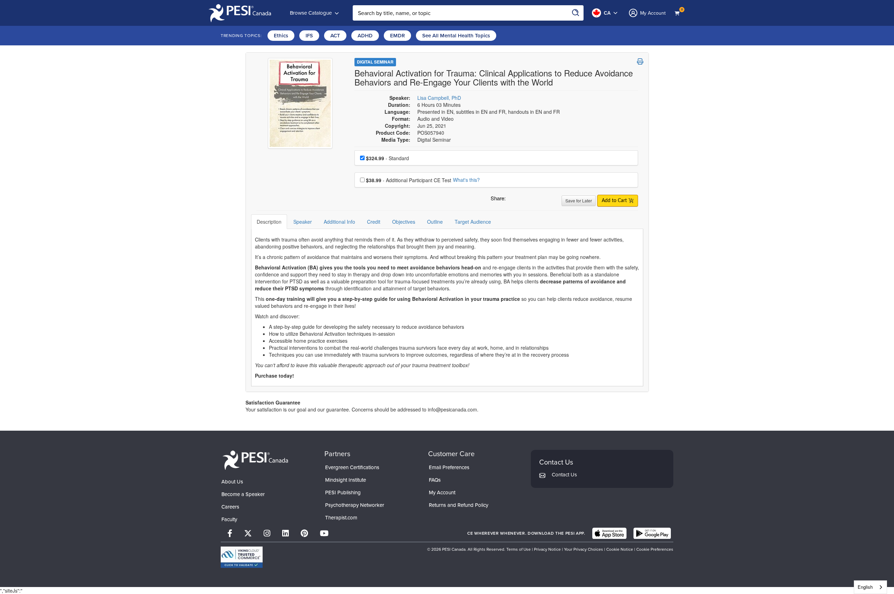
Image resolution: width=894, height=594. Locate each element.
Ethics (281, 35)
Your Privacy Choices (583, 549)
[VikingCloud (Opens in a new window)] (242, 557)
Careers (230, 507)
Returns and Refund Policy (458, 505)
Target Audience (473, 221)
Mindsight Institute (345, 480)
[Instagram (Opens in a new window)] (267, 533)
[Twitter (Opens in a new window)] (248, 533)
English (865, 587)
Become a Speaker (243, 494)
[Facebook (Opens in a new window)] (230, 533)
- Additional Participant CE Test (408, 180)
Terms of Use (518, 549)
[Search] (576, 13)
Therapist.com (341, 517)
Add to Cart (615, 200)
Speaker (302, 221)
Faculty (229, 519)
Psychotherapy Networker (354, 505)
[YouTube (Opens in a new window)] (324, 533)
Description (269, 221)
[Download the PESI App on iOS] (609, 533)
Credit (373, 221)
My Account (442, 492)
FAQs (435, 480)
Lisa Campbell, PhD (439, 97)
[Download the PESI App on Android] (652, 533)
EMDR (397, 35)
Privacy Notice (547, 549)
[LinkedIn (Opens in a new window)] (285, 533)
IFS (309, 35)
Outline (435, 221)
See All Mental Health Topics (456, 35)
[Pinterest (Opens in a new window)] (304, 533)
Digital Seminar (375, 62)
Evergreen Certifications (352, 467)
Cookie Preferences (654, 549)
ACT (335, 35)
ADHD (365, 35)
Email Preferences (449, 467)
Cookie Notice (619, 549)
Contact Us (564, 474)
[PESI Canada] (256, 459)
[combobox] (870, 587)
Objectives (403, 221)
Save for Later (578, 200)
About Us (232, 481)
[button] (512, 200)
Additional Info (339, 221)
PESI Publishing (343, 492)
